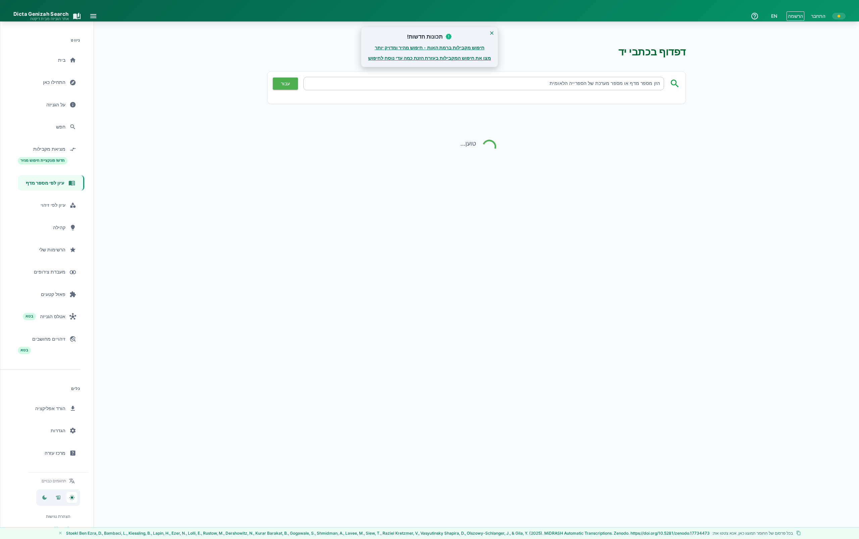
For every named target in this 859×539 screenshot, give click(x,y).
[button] (58, 481)
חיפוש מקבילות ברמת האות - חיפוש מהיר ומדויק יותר (430, 47)
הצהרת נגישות (58, 516)
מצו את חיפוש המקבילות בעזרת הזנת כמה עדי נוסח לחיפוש (429, 58)
